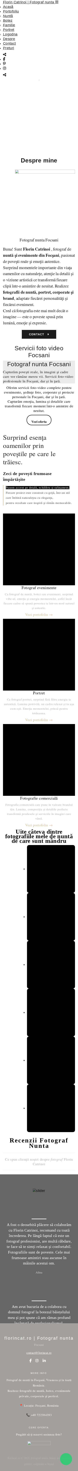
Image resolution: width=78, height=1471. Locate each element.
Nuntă (8, 16)
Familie (9, 25)
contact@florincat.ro (38, 1353)
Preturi (8, 48)
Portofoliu (11, 11)
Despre (9, 39)
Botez (8, 21)
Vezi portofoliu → (39, 614)
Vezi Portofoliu (37, 143)
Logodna (10, 34)
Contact (9, 43)
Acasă (8, 7)
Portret (8, 30)
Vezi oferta (39, 421)
